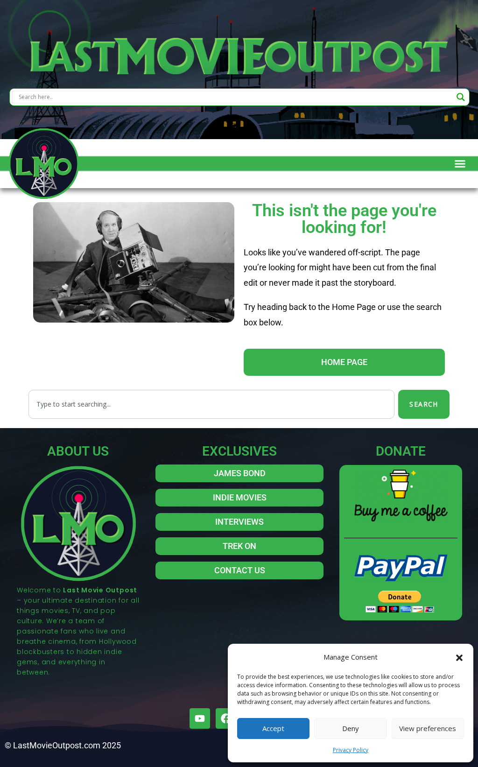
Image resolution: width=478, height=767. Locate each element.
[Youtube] (200, 718)
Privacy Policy (350, 750)
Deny (350, 728)
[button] (459, 656)
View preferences (427, 728)
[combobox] (211, 404)
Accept (273, 728)
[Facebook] (226, 718)
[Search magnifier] (460, 97)
